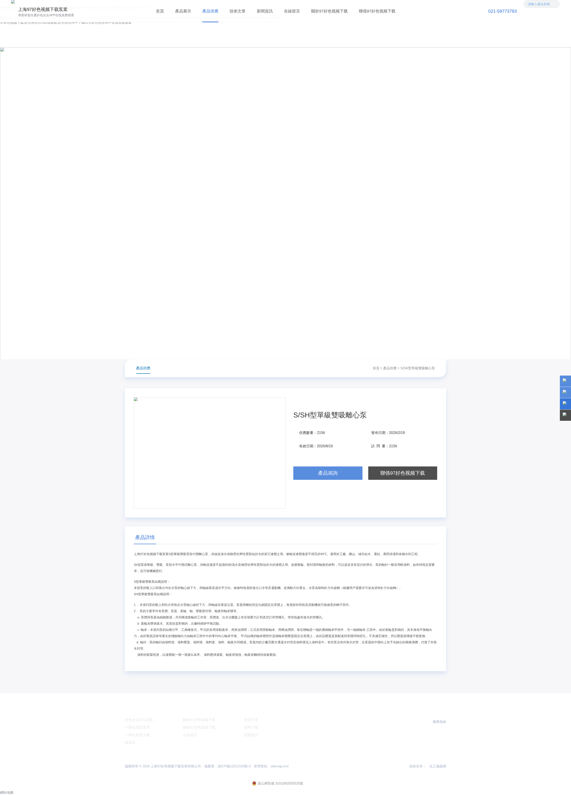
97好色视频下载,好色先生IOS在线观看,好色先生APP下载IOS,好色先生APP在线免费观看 (66, 22)
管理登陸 (260, 766)
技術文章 (238, 11)
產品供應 (210, 11)
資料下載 (251, 727)
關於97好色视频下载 (329, 11)
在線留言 (292, 11)
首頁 (160, 11)
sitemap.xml (279, 766)
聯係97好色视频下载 (377, 11)
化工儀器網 (437, 766)
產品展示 (183, 11)
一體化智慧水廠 (137, 735)
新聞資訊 (265, 11)
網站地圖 (6, 792)
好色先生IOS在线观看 (142, 720)
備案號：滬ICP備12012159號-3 (227, 766)
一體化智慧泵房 (137, 727)
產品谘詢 (328, 473)
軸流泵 (130, 742)
